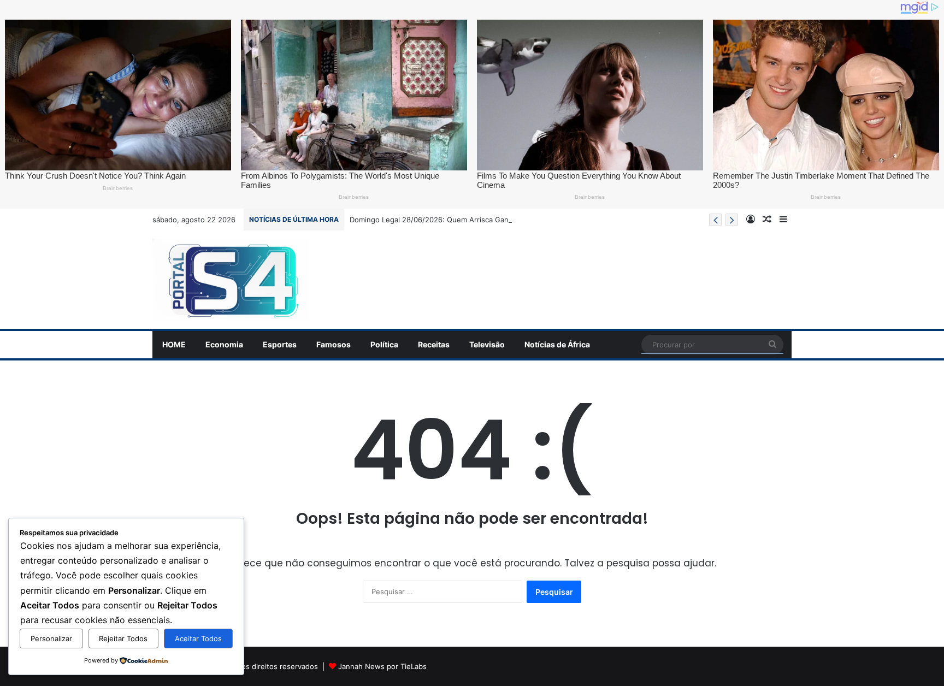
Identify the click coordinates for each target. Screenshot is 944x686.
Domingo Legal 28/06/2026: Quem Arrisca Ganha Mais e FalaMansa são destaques (491, 219)
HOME (174, 344)
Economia (224, 344)
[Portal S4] (230, 280)
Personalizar (51, 638)
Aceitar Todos (198, 638)
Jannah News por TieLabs (382, 666)
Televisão (487, 344)
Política (384, 344)
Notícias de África (557, 344)
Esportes (280, 344)
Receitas (434, 344)
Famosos (333, 344)
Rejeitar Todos (123, 638)
